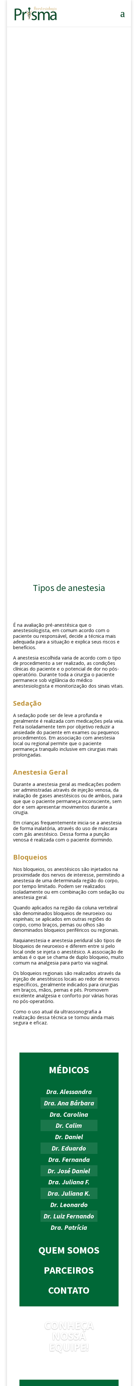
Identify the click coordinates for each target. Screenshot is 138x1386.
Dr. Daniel (69, 1136)
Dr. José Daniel (69, 1171)
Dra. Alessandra (69, 1091)
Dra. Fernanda (69, 1159)
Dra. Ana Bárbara (69, 1103)
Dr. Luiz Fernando (69, 1216)
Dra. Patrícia (69, 1227)
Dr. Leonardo (69, 1204)
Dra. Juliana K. (69, 1193)
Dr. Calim (69, 1125)
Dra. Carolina (69, 1114)
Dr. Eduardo (69, 1148)
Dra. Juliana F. (69, 1182)
